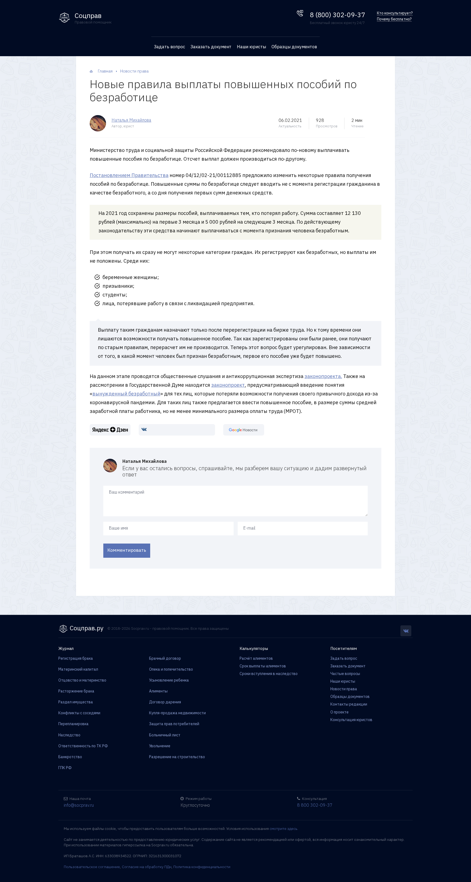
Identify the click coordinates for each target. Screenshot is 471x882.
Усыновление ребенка (169, 680)
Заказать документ (211, 46)
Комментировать (126, 550)
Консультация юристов (351, 719)
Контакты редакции (348, 704)
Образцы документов (294, 46)
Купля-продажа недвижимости (177, 712)
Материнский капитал (78, 669)
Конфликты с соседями (79, 712)
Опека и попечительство (171, 669)
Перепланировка (73, 723)
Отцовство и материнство (82, 680)
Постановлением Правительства (129, 175)
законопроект (228, 385)
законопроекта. (323, 376)
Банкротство (70, 756)
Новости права (343, 688)
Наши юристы (251, 46)
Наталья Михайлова (131, 120)
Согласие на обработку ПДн (146, 866)
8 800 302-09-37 (315, 805)
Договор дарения (165, 702)
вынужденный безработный (126, 394)
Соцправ (88, 16)
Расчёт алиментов (256, 658)
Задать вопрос (169, 46)
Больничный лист (164, 735)
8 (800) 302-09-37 (337, 14)
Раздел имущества (75, 702)
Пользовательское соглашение (92, 866)
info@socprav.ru (79, 805)
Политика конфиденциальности (201, 866)
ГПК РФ (65, 767)
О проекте (339, 712)
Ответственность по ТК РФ (83, 745)
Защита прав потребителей (174, 723)
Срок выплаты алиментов (263, 666)
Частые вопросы (345, 673)
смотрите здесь (283, 828)
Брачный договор (165, 658)
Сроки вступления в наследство (269, 673)
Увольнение (159, 745)
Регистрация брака (75, 658)
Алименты (158, 691)
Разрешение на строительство (177, 756)
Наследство (69, 735)
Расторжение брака (76, 691)
